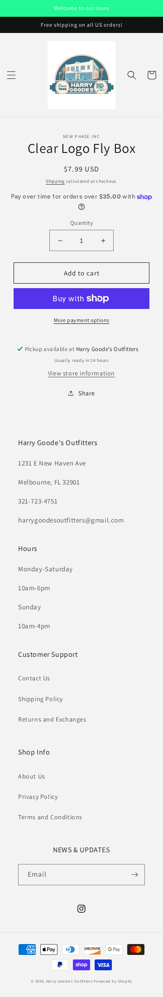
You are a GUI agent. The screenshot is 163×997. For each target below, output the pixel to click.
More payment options (82, 320)
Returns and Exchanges (52, 719)
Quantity (81, 223)
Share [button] (86, 393)
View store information (81, 373)
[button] (11, 75)
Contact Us (34, 678)
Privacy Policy (38, 797)
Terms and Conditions (50, 817)
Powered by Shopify (113, 980)
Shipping (55, 181)
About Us (31, 776)
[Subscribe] (134, 874)
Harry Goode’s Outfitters (69, 980)
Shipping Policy (40, 699)
